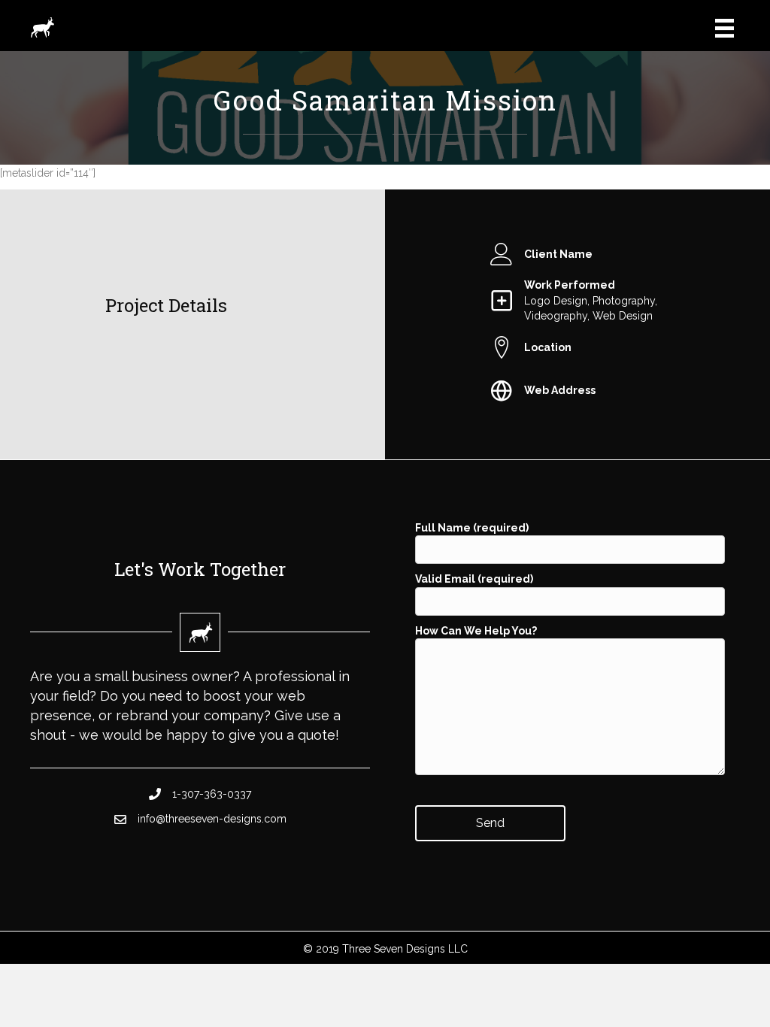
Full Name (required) (472, 528)
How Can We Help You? (476, 631)
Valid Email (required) (474, 579)
